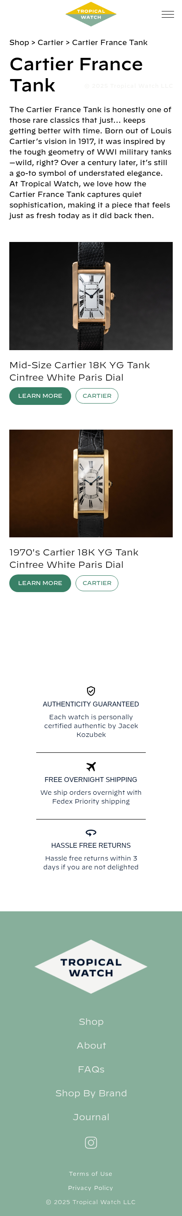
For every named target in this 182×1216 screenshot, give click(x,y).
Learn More (40, 396)
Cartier (97, 396)
